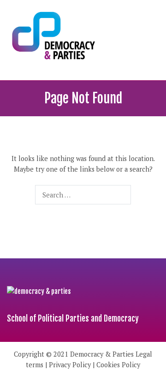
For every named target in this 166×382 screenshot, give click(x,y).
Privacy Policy (70, 364)
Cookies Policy (118, 364)
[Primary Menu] (150, 40)
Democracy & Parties (102, 354)
